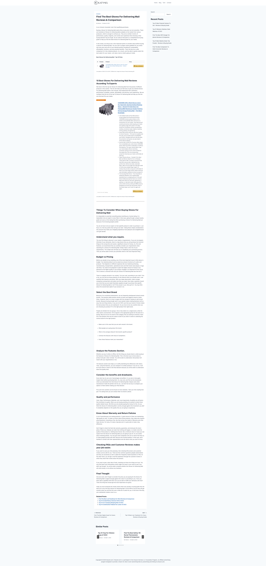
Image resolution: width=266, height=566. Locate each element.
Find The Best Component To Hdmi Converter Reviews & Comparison (161, 49)
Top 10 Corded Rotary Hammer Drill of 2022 (111, 500)
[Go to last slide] (98, 537)
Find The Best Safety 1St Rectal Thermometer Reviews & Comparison (132, 535)
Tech (164, 2)
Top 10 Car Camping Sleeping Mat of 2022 (111, 502)
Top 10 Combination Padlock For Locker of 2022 (112, 504)
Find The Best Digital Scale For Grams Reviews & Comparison (104, 515)
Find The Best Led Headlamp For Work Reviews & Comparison (116, 499)
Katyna (99, 23)
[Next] (143, 537)
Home (155, 2)
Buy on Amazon (139, 66)
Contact (169, 2)
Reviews (98, 13)
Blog (160, 2)
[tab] (117, 545)
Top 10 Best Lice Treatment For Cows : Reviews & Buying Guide (136, 515)
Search (153, 12)
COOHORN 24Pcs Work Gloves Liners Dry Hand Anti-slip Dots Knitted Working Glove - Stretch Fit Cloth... (116, 66)
